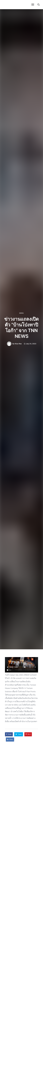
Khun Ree (18, 343)
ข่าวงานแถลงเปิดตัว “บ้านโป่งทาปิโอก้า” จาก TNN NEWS (21, 327)
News (21, 313)
